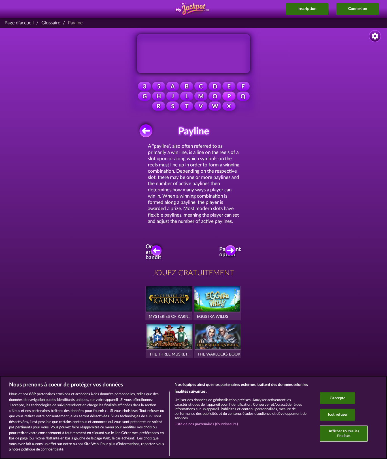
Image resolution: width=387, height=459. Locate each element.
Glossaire (50, 22)
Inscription (306, 9)
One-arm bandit (153, 252)
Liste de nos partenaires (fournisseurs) (206, 424)
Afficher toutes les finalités (344, 434)
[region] (193, 417)
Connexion (357, 9)
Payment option (231, 252)
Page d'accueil (19, 22)
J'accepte (337, 398)
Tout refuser (338, 414)
